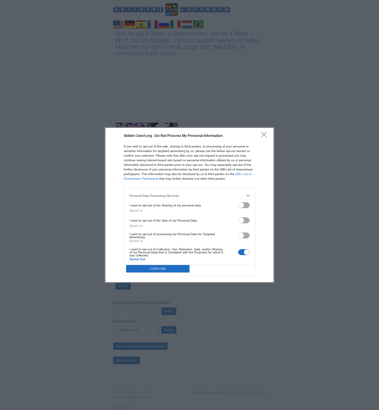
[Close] (265, 136)
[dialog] (189, 205)
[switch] (244, 205)
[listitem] (189, 195)
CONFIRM (158, 268)
